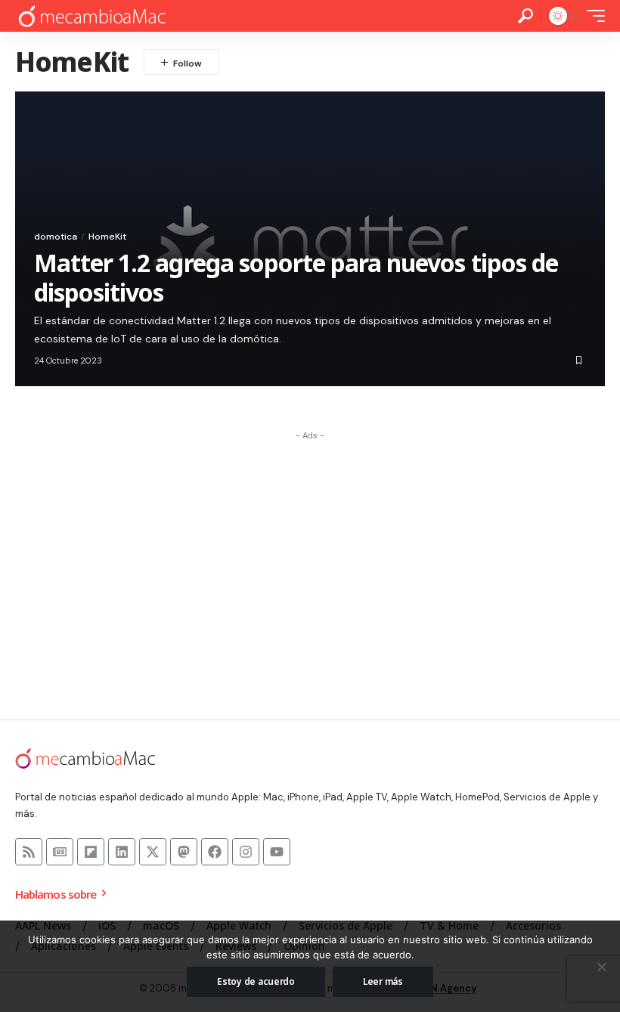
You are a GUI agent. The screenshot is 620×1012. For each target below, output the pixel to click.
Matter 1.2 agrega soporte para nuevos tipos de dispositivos (296, 277)
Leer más (383, 981)
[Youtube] (276, 851)
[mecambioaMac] (91, 16)
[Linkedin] (121, 851)
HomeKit (107, 237)
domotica (55, 237)
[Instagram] (245, 851)
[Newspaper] (59, 851)
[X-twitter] (152, 851)
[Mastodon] (183, 851)
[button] (525, 15)
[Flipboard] (90, 851)
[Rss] (28, 851)
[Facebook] (214, 851)
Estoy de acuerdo (256, 981)
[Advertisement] (310, 553)
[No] (601, 966)
